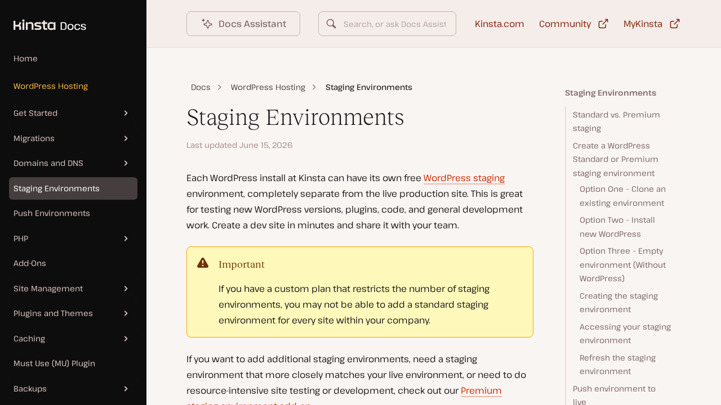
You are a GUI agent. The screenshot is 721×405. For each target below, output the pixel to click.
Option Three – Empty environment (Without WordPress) (623, 264)
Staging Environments (57, 188)
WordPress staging (464, 178)
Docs (201, 87)
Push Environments (52, 213)
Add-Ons (30, 263)
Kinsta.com (499, 23)
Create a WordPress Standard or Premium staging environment (615, 159)
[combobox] (387, 23)
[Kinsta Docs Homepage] (43, 19)
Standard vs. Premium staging (616, 121)
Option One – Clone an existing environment (623, 195)
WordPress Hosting (51, 85)
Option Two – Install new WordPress (617, 226)
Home (26, 58)
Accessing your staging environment (625, 333)
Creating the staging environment (619, 302)
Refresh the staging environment (618, 364)
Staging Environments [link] (369, 87)
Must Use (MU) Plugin (54, 363)
